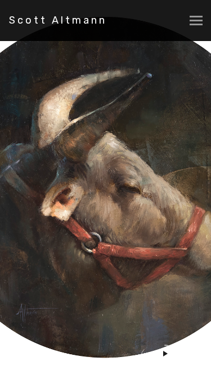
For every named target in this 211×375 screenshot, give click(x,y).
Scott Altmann (58, 20)
